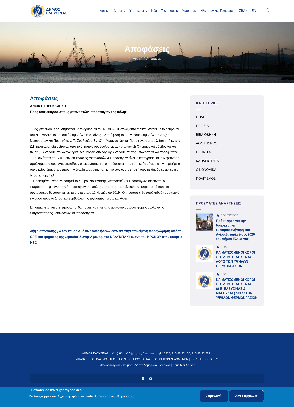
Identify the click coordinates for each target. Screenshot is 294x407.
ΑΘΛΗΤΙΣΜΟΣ (206, 143)
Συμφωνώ (214, 396)
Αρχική (137, 58)
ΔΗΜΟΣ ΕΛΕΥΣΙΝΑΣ (95, 353)
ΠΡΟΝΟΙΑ (203, 152)
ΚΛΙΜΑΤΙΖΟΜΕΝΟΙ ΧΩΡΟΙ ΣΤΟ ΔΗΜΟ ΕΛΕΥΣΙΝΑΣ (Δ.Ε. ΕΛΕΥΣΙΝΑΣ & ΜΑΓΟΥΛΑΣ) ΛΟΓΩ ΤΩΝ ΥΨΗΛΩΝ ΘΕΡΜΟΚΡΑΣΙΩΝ (237, 288)
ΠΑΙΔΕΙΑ (202, 126)
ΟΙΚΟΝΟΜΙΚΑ (206, 169)
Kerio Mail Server (184, 365)
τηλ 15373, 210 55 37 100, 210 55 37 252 (184, 353)
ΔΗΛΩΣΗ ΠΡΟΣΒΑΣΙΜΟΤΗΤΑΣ (96, 359)
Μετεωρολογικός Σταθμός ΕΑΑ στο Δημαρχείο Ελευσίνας (135, 365)
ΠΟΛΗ (200, 117)
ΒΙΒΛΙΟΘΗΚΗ (206, 134)
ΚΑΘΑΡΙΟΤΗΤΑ (207, 161)
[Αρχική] (50, 11)
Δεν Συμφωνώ (246, 396)
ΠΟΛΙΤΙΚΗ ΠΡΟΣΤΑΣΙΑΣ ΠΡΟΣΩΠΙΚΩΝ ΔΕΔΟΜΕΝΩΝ (153, 359)
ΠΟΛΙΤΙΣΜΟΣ (206, 178)
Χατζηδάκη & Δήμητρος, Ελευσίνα (133, 353)
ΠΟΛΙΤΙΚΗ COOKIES (204, 359)
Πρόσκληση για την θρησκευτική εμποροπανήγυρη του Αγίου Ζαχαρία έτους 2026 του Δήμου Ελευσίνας (235, 230)
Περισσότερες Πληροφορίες (114, 396)
